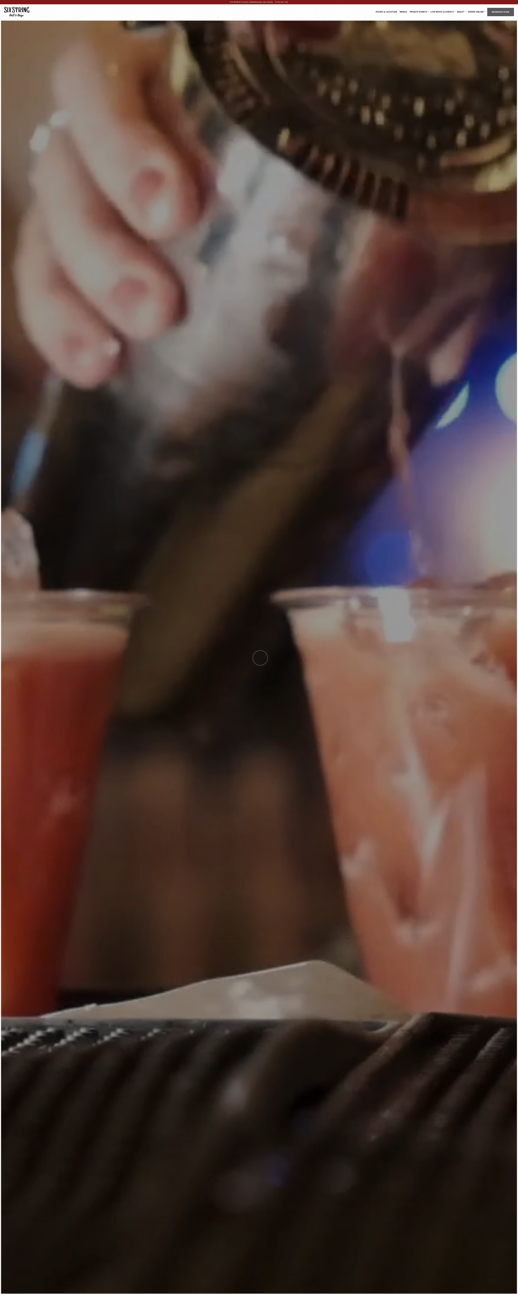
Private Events (419, 12)
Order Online (476, 12)
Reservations (500, 12)
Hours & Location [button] (386, 12)
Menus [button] (403, 12)
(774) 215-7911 (281, 2)
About (461, 12)
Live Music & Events (442, 12)
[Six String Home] (21, 11)
